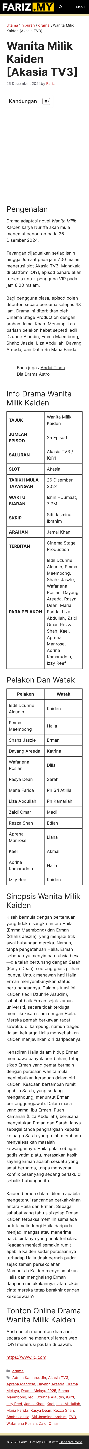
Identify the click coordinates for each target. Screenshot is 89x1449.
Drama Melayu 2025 (38, 1391)
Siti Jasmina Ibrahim (49, 1417)
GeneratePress (71, 1442)
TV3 (72, 1417)
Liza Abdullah (68, 1404)
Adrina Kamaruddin (29, 1378)
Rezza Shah (63, 1410)
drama (43, 25)
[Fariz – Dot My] (28, 7)
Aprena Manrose (20, 1384)
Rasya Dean (40, 1410)
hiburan (28, 25)
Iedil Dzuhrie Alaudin (46, 1397)
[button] (61, 7)
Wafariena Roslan (21, 1423)
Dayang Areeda (50, 1384)
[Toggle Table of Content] (44, 101)
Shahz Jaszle (17, 1417)
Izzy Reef (14, 1404)
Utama (12, 25)
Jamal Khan (34, 1404)
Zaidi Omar (48, 1423)
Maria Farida (17, 1410)
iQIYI (70, 1397)
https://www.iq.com (26, 1357)
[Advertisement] (44, 156)
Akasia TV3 (58, 1378)
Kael (50, 1404)
